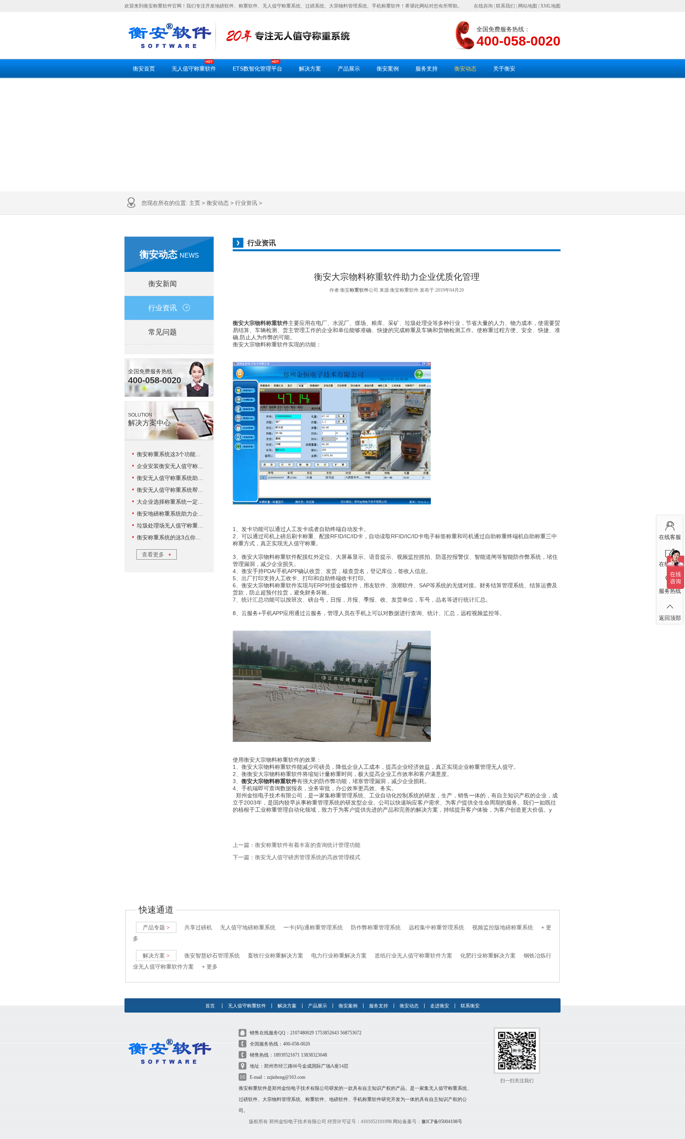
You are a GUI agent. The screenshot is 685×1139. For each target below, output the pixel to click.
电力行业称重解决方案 (339, 955)
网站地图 (527, 6)
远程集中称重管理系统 (436, 927)
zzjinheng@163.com (286, 1077)
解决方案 (310, 68)
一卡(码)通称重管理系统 (313, 927)
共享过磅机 (198, 927)
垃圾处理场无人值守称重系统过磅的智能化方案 (195, 525)
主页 (194, 203)
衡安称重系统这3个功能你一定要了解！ (185, 454)
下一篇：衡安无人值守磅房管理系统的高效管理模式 (296, 857)
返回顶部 (670, 618)
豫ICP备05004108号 (441, 1121)
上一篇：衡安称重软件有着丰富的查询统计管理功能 (296, 845)
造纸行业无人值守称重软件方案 (413, 955)
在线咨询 (483, 6)
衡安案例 (388, 68)
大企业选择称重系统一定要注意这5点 (183, 502)
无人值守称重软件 (194, 68)
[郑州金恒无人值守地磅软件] (169, 35)
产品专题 (156, 927)
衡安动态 (465, 68)
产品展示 (349, 68)
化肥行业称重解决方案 (488, 955)
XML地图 (550, 6)
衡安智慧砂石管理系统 (212, 955)
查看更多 (156, 554)
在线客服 (670, 537)
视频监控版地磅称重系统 (502, 927)
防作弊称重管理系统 (376, 927)
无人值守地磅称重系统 (248, 927)
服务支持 (426, 68)
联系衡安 (470, 1005)
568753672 (351, 1033)
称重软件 (359, 290)
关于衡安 (504, 68)
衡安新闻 (162, 284)
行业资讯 (246, 203)
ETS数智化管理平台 (257, 68)
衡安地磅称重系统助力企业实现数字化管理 (189, 513)
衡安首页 (144, 68)
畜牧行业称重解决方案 (275, 955)
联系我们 (505, 6)
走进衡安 (439, 1005)
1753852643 (327, 1033)
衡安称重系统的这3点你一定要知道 (180, 537)
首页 (210, 1005)
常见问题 (162, 332)
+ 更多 (210, 966)
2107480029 (302, 1033)
